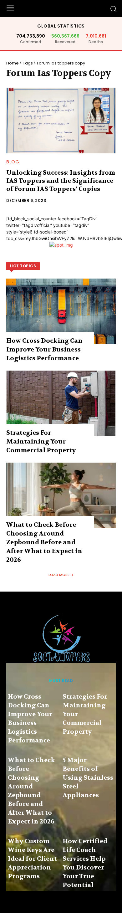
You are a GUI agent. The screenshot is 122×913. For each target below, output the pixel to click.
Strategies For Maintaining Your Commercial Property (41, 441)
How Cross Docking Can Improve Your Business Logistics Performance (44, 349)
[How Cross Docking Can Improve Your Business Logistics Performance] (61, 311)
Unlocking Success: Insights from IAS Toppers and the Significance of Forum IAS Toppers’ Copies (60, 181)
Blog (12, 162)
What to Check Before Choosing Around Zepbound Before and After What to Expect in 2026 (44, 542)
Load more (58, 574)
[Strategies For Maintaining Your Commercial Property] (61, 403)
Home (12, 63)
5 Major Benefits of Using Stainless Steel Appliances (88, 777)
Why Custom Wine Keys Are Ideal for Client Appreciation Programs (32, 858)
